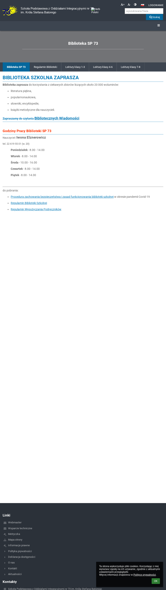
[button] (135, 4)
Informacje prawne (19, 545)
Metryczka (14, 533)
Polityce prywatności (144, 574)
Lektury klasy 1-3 (75, 66)
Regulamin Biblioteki (45, 66)
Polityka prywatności (20, 551)
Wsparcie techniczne (20, 528)
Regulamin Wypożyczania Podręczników (36, 209)
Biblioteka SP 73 (16, 66)
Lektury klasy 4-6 (103, 66)
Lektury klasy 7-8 (130, 66)
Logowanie (155, 5)
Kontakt (12, 568)
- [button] (130, 4)
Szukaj (156, 17)
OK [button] (155, 581)
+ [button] (124, 4)
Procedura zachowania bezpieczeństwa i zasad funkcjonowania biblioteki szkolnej (62, 196)
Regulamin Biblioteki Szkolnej (29, 203)
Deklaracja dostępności (21, 556)
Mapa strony (15, 539)
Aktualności (15, 574)
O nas (11, 562)
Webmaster (14, 522)
